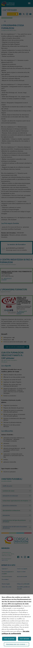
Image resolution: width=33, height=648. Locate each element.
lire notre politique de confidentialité (15, 632)
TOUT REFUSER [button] (24, 639)
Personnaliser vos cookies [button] (15, 644)
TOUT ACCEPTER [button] (9, 639)
